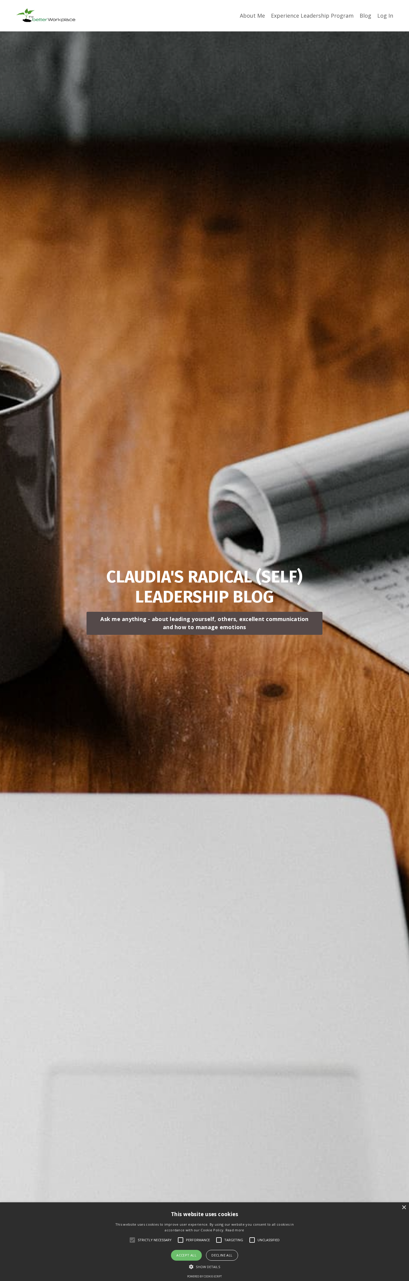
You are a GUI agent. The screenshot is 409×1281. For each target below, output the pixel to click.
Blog (365, 15)
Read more (234, 1230)
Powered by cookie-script (204, 1276)
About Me (252, 15)
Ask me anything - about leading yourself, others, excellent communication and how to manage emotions (204, 623)
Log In (385, 15)
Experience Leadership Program (312, 15)
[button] (204, 1267)
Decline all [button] (221, 1255)
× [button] (404, 1207)
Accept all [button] (186, 1255)
